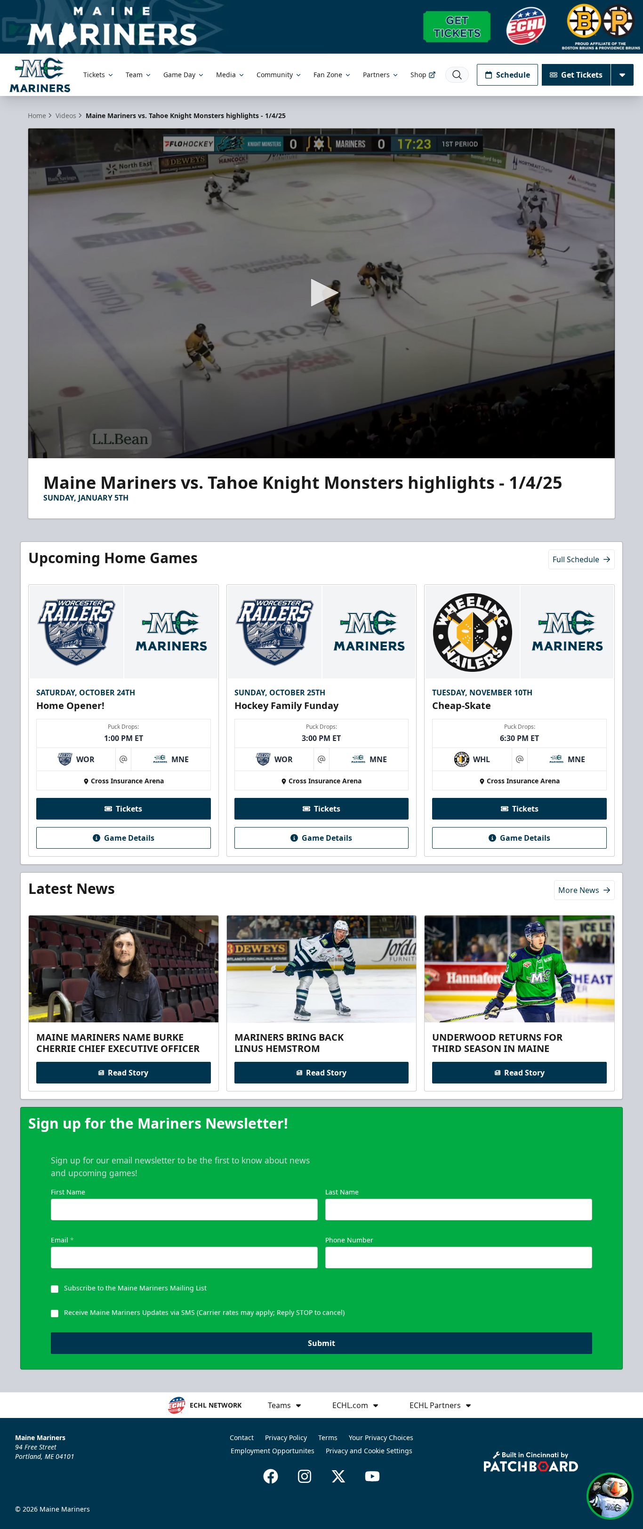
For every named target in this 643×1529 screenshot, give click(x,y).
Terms (328, 1437)
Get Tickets (582, 75)
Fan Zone (327, 74)
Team (134, 74)
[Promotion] (321, 27)
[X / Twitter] (338, 1476)
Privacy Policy (286, 1437)
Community (275, 74)
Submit (321, 1343)
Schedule (513, 75)
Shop (418, 74)
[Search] (457, 75)
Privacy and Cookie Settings (369, 1450)
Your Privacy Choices (381, 1437)
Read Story (128, 1072)
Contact (242, 1437)
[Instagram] (304, 1476)
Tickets (94, 74)
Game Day (179, 74)
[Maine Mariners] (39, 74)
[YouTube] (372, 1476)
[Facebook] (270, 1476)
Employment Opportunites (272, 1450)
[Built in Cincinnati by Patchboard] (531, 1461)
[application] (321, 293)
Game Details (129, 838)
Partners (376, 74)
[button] (321, 292)
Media (226, 74)
